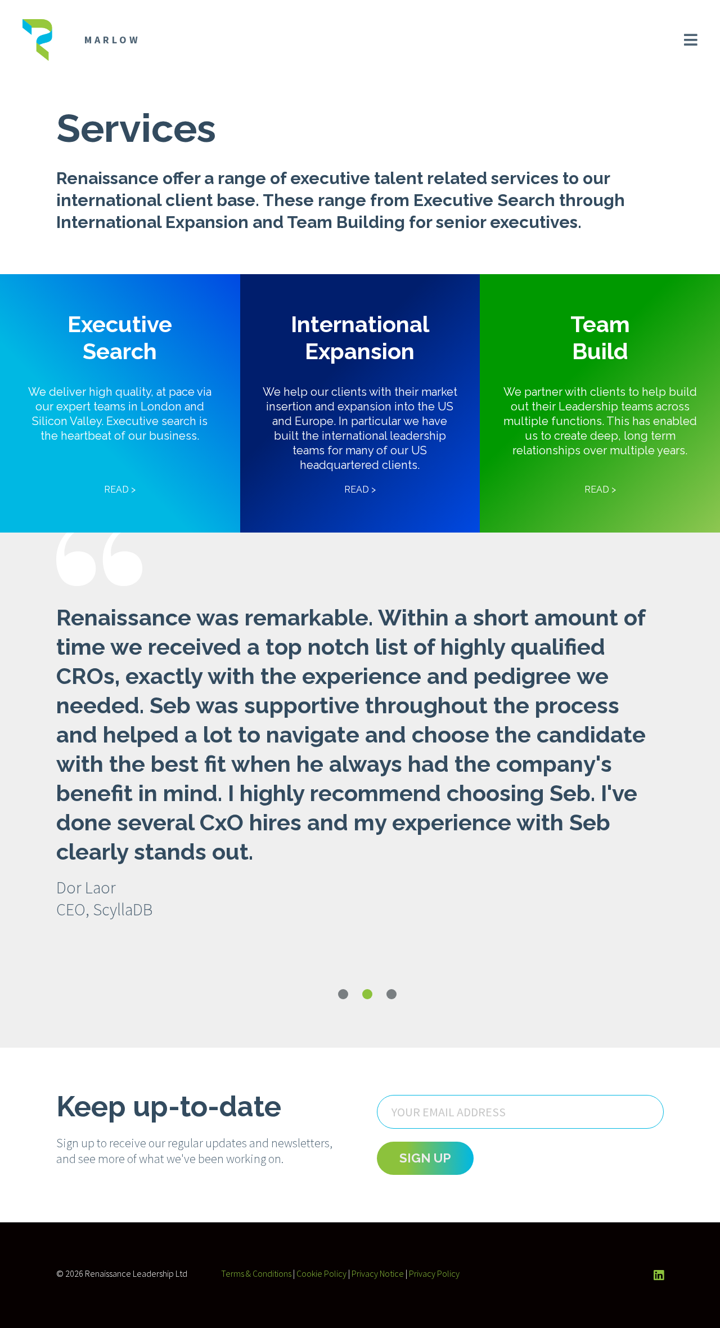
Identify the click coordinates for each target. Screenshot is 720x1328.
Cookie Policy (321, 1273)
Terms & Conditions (256, 1273)
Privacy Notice (378, 1273)
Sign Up (425, 1158)
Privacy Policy (434, 1273)
